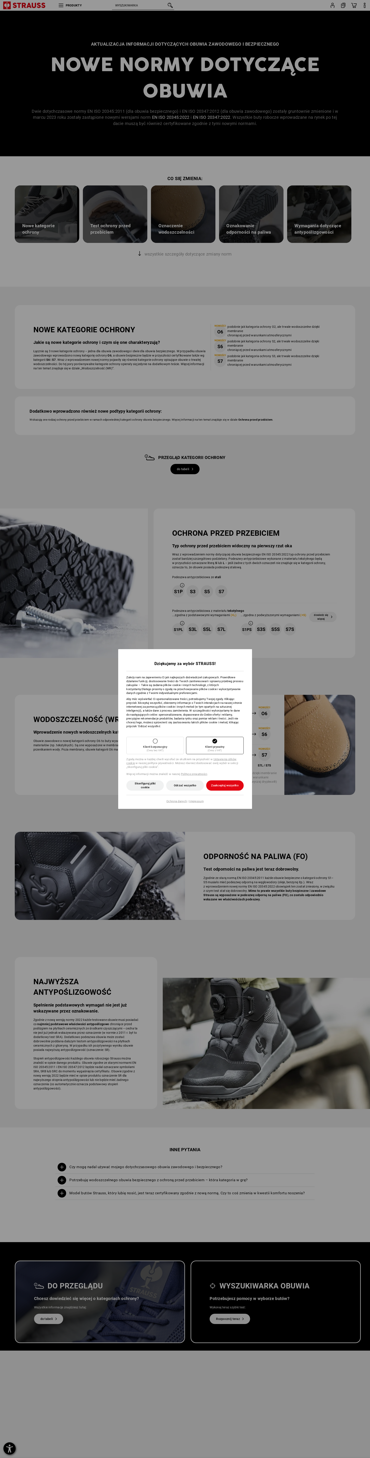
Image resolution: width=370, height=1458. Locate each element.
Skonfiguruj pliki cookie (145, 785)
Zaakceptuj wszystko (225, 785)
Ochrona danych (176, 801)
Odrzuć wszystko (185, 785)
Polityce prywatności (194, 774)
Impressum (196, 801)
